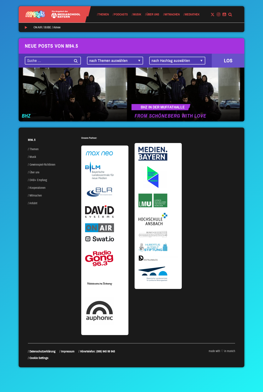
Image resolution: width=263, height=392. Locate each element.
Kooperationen (37, 187)
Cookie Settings (38, 358)
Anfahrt (33, 203)
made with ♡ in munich (222, 351)
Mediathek (192, 14)
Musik (137, 14)
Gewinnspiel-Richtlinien (42, 164)
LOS (228, 60)
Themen (103, 14)
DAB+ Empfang (38, 180)
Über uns (152, 14)
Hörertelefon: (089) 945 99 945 (97, 351)
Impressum (68, 351)
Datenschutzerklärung (42, 351)
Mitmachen (172, 14)
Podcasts (121, 14)
